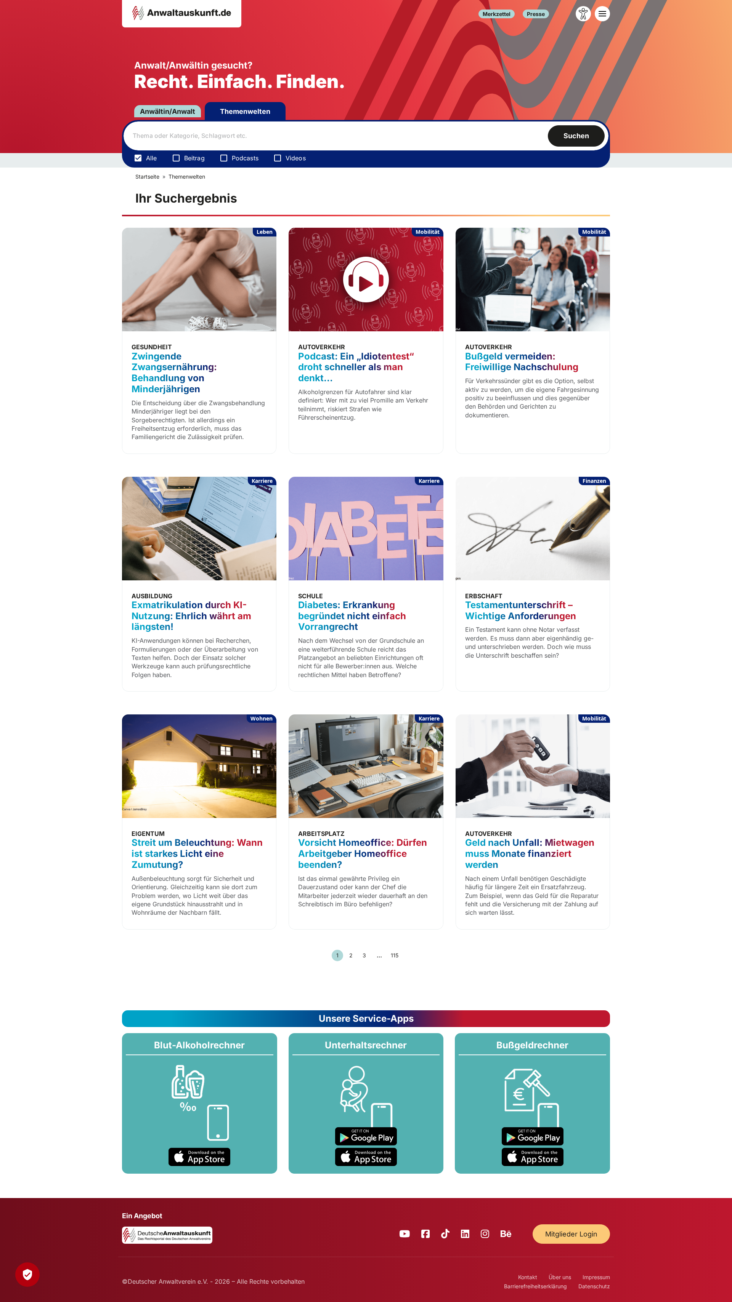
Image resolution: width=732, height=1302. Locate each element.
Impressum (596, 1277)
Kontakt (527, 1277)
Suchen (576, 136)
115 (394, 955)
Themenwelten (245, 111)
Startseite (147, 176)
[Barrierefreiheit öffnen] (583, 13)
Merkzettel (496, 14)
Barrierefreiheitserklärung (535, 1286)
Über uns (560, 1277)
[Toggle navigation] (602, 13)
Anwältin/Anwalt (167, 111)
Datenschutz (594, 1286)
